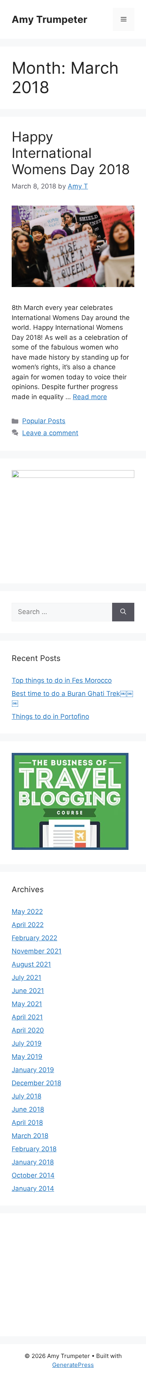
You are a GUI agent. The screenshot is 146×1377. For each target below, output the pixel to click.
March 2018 (30, 1136)
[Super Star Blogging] (70, 847)
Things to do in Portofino (50, 716)
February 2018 (34, 1149)
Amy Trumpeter (49, 19)
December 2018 (36, 1083)
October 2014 (33, 1175)
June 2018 (28, 1109)
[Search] (123, 612)
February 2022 (34, 938)
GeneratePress (73, 1364)
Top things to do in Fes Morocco (62, 680)
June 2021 (28, 991)
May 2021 (27, 1004)
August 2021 (31, 964)
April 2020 (28, 1030)
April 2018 (27, 1122)
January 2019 (33, 1070)
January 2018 (33, 1162)
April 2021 (27, 1017)
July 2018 (26, 1096)
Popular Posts (43, 421)
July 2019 (27, 1043)
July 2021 (26, 977)
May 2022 (27, 911)
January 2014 (33, 1188)
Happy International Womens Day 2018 (71, 152)
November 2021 (37, 951)
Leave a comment (50, 433)
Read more (90, 397)
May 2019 (27, 1056)
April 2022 (28, 925)
